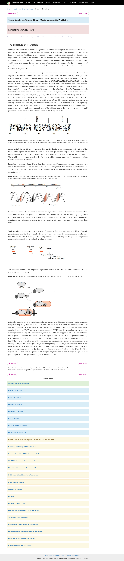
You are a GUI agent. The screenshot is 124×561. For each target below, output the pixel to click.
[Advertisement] (104, 37)
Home (8, 9)
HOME (28, 2)
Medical (48, 2)
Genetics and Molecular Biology (23, 9)
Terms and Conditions (58, 555)
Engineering (57, 2)
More (92, 2)
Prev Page (13, 13)
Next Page (82, 13)
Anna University (38, 2)
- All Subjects (15, 390)
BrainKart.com (17, 3)
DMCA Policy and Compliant (72, 555)
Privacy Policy (48, 555)
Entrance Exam (83, 2)
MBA (64, 2)
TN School (72, 2)
